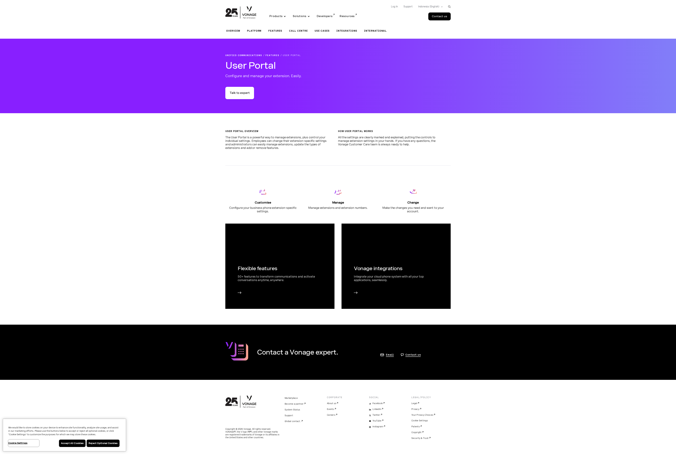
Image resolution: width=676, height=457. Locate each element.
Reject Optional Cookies (103, 443)
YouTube (377, 421)
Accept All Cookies (72, 443)
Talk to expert (240, 93)
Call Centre (298, 30)
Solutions (299, 16)
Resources (347, 16)
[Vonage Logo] (240, 13)
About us (331, 403)
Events (330, 409)
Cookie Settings (419, 420)
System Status (292, 409)
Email (390, 354)
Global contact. (293, 421)
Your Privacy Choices (422, 415)
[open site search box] (449, 6)
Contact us (439, 16)
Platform (254, 30)
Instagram (378, 426)
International (375, 30)
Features (275, 30)
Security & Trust (419, 438)
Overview (233, 30)
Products (276, 16)
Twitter (376, 415)
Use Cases (322, 30)
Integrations (346, 30)
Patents (415, 426)
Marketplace (291, 398)
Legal (414, 403)
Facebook (378, 403)
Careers (331, 415)
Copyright (416, 432)
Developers (325, 16)
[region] (64, 435)
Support (407, 6)
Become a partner (294, 404)
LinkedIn (377, 409)
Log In (394, 6)
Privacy (415, 409)
